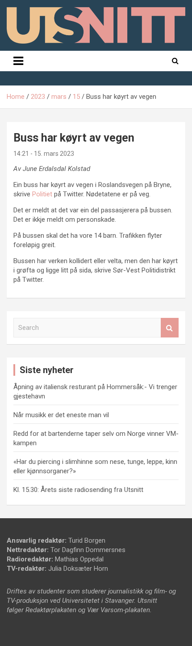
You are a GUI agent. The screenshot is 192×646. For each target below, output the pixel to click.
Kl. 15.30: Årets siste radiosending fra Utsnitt (78, 490)
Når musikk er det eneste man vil (61, 415)
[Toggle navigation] (18, 61)
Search (170, 328)
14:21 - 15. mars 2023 (43, 153)
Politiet (42, 194)
